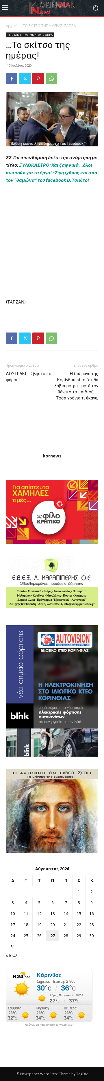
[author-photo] (52, 447)
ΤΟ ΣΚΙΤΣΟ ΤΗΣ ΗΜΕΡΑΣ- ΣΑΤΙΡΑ (49, 25)
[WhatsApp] (51, 78)
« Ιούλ (12, 955)
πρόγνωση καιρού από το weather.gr (49, 1024)
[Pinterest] (38, 78)
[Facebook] (11, 78)
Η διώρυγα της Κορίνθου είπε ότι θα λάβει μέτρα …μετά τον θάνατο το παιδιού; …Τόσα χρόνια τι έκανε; (76, 386)
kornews (52, 456)
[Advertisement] (52, 244)
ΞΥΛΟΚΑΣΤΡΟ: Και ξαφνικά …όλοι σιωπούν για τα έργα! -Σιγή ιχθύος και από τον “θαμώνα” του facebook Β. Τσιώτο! (51, 172)
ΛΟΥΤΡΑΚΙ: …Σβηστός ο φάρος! (28, 376)
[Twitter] (25, 78)
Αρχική (11, 25)
